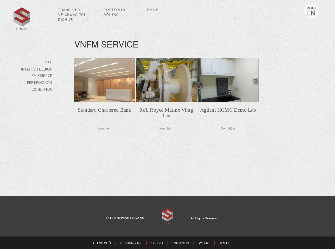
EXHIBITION (42, 89)
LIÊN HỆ (151, 9)
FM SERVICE (42, 76)
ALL (48, 62)
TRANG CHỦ (69, 9)
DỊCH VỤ (66, 19)
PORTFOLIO (114, 9)
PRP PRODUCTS (39, 82)
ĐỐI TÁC (111, 14)
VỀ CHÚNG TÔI (71, 14)
